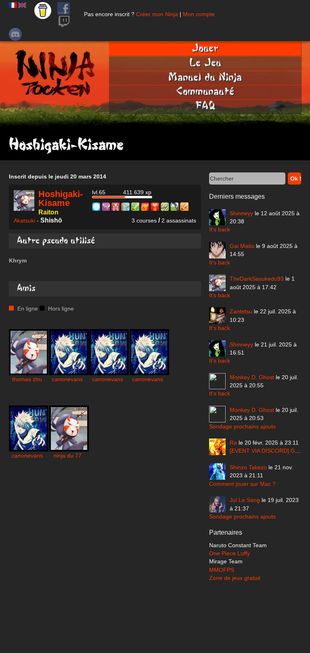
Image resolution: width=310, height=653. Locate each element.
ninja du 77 (67, 455)
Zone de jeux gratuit (234, 578)
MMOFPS (221, 570)
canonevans (67, 379)
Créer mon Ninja (157, 14)
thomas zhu (27, 379)
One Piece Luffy (229, 553)
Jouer (205, 48)
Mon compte (199, 14)
